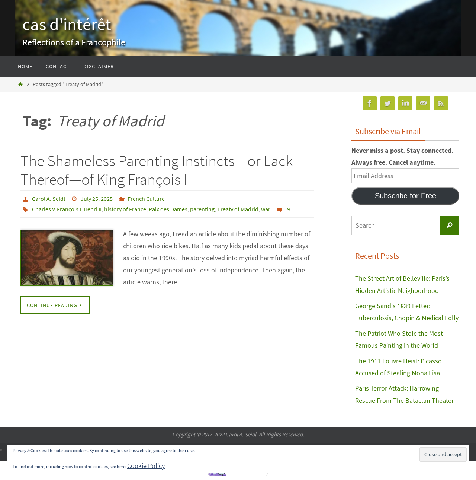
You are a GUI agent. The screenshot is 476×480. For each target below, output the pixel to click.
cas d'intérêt (66, 24)
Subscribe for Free (405, 196)
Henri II (93, 209)
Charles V (43, 209)
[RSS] (441, 103)
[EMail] (423, 103)
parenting (202, 209)
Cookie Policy (146, 465)
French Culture (146, 198)
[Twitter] (387, 103)
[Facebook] (370, 103)
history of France (125, 209)
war (265, 209)
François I (69, 209)
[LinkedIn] (405, 103)
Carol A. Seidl (48, 198)
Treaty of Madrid (237, 209)
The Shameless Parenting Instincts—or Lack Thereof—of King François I (156, 170)
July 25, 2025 (97, 198)
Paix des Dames (168, 209)
